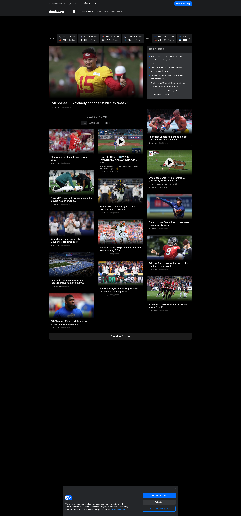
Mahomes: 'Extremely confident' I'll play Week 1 (90, 103)
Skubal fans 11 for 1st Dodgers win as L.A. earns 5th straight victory (168, 84)
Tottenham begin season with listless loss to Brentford (168, 306)
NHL (112, 11)
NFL (99, 11)
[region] (120, 501)
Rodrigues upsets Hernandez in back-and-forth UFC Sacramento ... (168, 138)
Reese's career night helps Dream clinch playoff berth (166, 92)
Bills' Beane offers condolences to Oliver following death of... (69, 322)
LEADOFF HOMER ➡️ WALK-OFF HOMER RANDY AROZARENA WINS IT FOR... (120, 160)
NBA (106, 11)
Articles (94, 123)
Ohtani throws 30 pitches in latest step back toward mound (169, 223)
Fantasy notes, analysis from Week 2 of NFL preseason (169, 77)
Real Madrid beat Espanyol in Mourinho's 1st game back (66, 240)
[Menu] (73, 11)
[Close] (175, 489)
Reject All (159, 502)
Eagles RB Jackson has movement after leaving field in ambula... (71, 199)
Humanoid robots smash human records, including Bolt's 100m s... (68, 281)
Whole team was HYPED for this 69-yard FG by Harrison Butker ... (167, 179)
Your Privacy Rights (159, 509)
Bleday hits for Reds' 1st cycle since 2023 (69, 158)
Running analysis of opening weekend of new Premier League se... (119, 290)
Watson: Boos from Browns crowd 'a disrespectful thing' (167, 69)
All (84, 123)
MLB (119, 11)
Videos (106, 123)
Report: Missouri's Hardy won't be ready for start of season (117, 208)
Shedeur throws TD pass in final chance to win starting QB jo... (120, 249)
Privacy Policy (118, 509)
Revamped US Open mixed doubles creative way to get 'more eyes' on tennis (167, 59)
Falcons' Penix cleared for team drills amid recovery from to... (168, 264)
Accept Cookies (159, 495)
